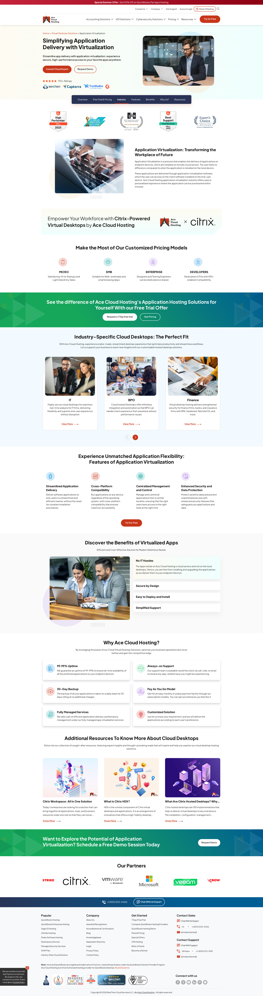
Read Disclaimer (122, 967)
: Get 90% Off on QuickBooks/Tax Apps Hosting (131, 2)
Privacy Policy (92, 950)
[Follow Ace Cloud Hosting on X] (183, 982)
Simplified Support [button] (148, 607)
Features (135, 99)
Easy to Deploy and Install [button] (153, 596)
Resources (179, 99)
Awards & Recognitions (96, 924)
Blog (88, 933)
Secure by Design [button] (147, 585)
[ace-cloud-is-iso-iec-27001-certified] (138, 980)
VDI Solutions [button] (123, 19)
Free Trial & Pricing (102, 99)
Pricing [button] (172, 19)
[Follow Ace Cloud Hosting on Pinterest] (200, 982)
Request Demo (85, 69)
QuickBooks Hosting (50, 920)
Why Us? (164, 99)
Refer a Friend (138, 946)
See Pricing (150, 316)
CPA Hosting (137, 941)
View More (67, 423)
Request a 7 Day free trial (120, 316)
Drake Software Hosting (52, 937)
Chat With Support (189, 945)
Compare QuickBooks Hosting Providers (150, 924)
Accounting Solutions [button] (98, 19)
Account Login (186, 9)
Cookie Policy (92, 955)
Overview (83, 99)
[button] (135, 437)
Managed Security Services (53, 946)
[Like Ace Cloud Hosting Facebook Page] (178, 982)
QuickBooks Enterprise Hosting (55, 924)
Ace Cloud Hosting (146, 992)
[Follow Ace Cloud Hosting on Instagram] (205, 982)
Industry (121, 99)
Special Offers (138, 937)
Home (46, 33)
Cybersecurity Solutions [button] (149, 19)
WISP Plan (45, 950)
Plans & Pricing (138, 933)
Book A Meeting (206, 9)
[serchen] (111, 980)
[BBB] (46, 980)
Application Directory (95, 941)
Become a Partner (140, 950)
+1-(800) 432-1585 (204, 951)
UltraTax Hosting (48, 933)
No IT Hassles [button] (144, 560)
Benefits (150, 99)
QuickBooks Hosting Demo (144, 928)
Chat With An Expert (151, 901)
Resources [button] (187, 19)
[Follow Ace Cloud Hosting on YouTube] (189, 982)
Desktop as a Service (50, 941)
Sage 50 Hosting (48, 928)
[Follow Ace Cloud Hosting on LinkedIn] (194, 982)
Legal (88, 946)
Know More (49, 820)
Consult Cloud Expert (57, 69)
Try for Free (210, 18)
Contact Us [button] (140, 9)
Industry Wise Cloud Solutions (54, 955)
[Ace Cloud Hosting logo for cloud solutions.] (51, 19)
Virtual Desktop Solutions (64, 33)
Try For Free (131, 522)
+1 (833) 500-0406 (117, 901)
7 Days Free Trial (139, 920)
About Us (90, 920)
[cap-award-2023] (75, 980)
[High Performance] (91, 980)
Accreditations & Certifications (100, 928)
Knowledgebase (93, 937)
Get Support (171, 9)
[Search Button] (218, 8)
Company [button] (155, 9)
